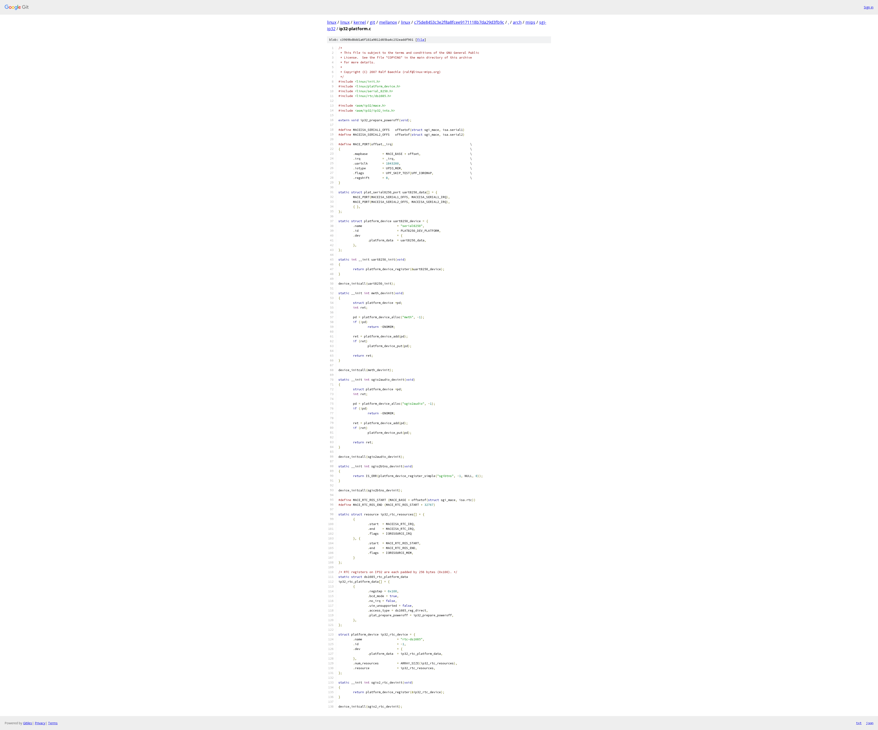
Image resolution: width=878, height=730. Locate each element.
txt (859, 723)
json (869, 723)
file (420, 40)
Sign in (868, 7)
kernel (359, 22)
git (372, 22)
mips (530, 22)
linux (331, 22)
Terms (53, 723)
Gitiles (27, 723)
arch (517, 22)
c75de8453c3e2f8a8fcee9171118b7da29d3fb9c (459, 22)
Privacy (40, 723)
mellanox (388, 22)
